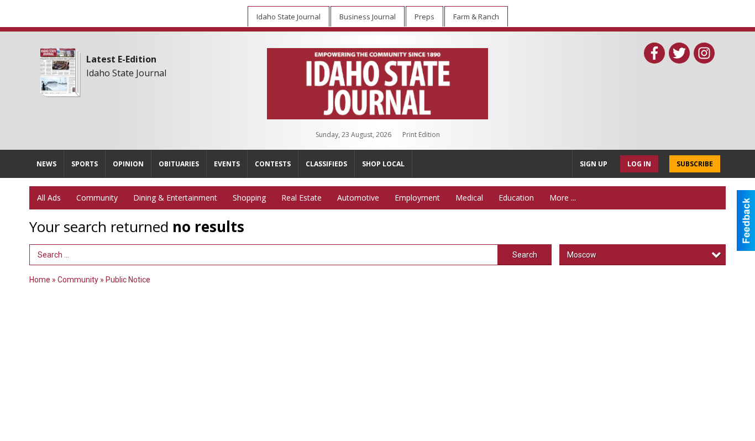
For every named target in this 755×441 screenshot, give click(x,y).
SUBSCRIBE (695, 164)
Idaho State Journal (126, 73)
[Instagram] (704, 53)
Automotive (358, 197)
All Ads (49, 197)
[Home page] (377, 81)
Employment (417, 197)
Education (516, 197)
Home (39, 279)
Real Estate (301, 197)
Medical (469, 197)
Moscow (581, 254)
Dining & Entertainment (175, 197)
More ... (562, 197)
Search (524, 254)
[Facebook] (654, 53)
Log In (639, 164)
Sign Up (593, 164)
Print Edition (421, 134)
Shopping (249, 197)
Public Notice (128, 279)
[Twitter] (679, 53)
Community (97, 197)
